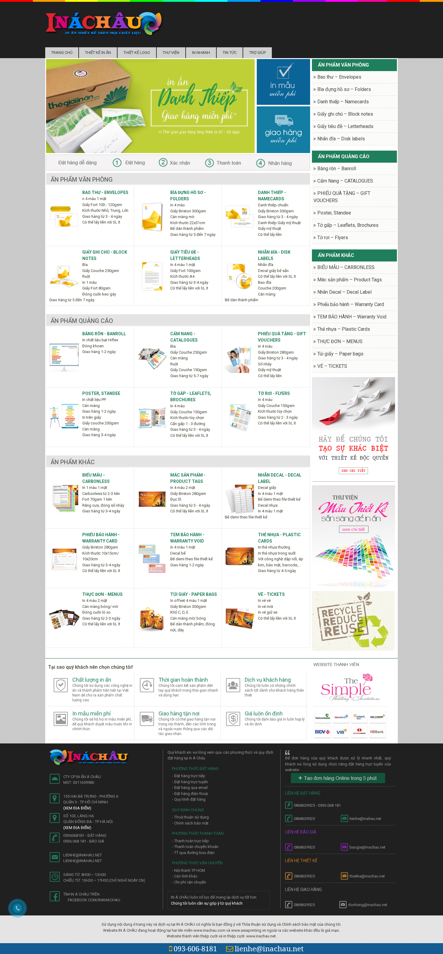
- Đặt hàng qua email (190, 787)
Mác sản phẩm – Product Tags (349, 280)
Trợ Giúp (257, 52)
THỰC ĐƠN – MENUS (340, 341)
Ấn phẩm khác (73, 462)
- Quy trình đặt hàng (189, 799)
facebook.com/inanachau (94, 900)
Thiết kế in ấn (98, 52)
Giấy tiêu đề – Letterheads (345, 126)
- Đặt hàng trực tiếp (188, 776)
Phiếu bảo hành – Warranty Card (350, 304)
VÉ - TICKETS (271, 594)
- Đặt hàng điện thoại (190, 793)
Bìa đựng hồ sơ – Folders (344, 89)
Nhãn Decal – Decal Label (344, 292)
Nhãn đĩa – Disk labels (341, 139)
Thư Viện (171, 52)
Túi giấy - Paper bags (193, 594)
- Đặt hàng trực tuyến (190, 782)
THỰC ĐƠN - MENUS (102, 594)
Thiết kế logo (137, 52)
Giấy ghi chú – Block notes (345, 114)
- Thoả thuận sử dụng (190, 817)
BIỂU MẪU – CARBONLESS (346, 267)
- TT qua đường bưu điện (193, 852)
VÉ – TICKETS (332, 366)
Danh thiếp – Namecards (343, 102)
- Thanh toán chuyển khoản (195, 846)
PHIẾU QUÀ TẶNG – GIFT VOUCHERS (341, 196)
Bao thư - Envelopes (105, 192)
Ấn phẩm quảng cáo (82, 320)
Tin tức (230, 52)
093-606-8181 (195, 948)
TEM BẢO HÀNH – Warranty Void (351, 317)
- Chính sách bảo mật (190, 823)
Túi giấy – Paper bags (340, 354)
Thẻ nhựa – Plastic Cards (343, 329)
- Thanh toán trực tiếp (190, 841)
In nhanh (201, 52)
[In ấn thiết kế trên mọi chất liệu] (104, 23)
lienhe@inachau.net (269, 948)
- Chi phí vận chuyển (189, 882)
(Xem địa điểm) (77, 808)
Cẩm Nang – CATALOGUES (345, 181)
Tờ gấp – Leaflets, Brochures (348, 225)
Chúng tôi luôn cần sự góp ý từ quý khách (207, 903)
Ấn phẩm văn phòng (82, 179)
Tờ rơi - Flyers (274, 393)
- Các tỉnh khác (184, 876)
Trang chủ (61, 52)
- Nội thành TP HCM (188, 870)
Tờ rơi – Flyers (332, 237)
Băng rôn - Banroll (104, 333)
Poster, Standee (101, 393)
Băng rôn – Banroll (336, 168)
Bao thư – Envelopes (339, 77)
